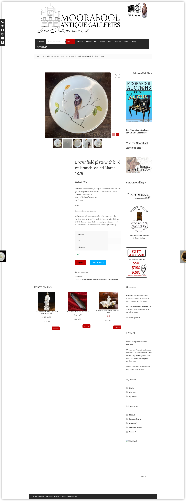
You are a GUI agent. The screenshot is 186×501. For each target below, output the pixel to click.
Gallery (40, 41)
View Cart (132, 392)
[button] (117, 76)
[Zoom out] (113, 134)
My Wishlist (133, 396)
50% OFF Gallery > (136, 182)
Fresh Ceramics (60, 56)
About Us (132, 415)
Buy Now (80, 263)
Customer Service (135, 419)
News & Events (121, 41)
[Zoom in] (117, 134)
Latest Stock (105, 41)
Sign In (131, 388)
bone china (86, 189)
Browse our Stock (84, 41)
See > (137, 131)
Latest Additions (48, 56)
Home (39, 56)
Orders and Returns (135, 428)
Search (70, 42)
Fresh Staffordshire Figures (99, 279)
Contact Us (132, 432)
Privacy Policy (133, 423)
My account (42, 47)
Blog (134, 41)
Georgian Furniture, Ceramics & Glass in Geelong (139, 236)
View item (55, 328)
